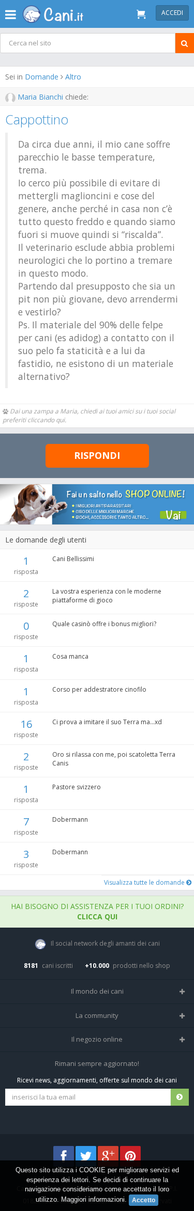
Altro (73, 77)
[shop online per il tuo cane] (97, 504)
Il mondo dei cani (97, 991)
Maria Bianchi (40, 97)
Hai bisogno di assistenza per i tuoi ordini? (97, 911)
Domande (41, 77)
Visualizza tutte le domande (145, 882)
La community (97, 1015)
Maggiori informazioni (93, 1199)
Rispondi (97, 455)
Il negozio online (97, 1039)
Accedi (172, 12)
